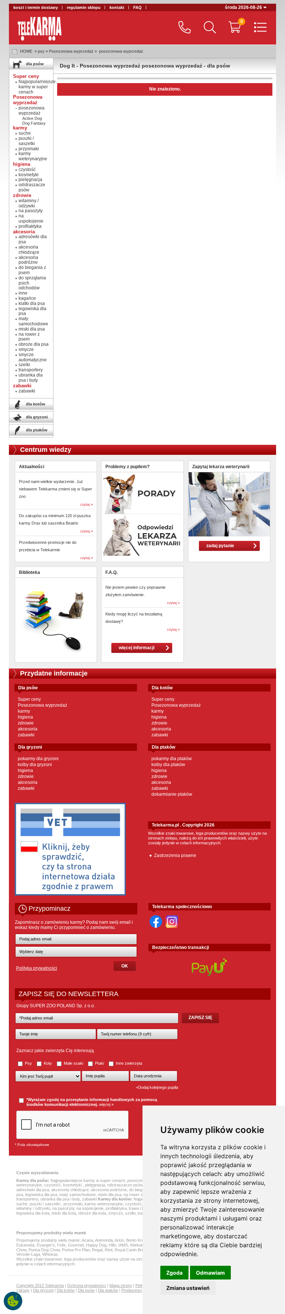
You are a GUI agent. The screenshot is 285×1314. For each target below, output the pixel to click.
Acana (87, 1240)
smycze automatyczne (33, 357)
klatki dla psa (32, 303)
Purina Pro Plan (76, 1250)
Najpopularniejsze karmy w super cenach (37, 87)
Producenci (131, 1290)
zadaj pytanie (220, 545)
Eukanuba (25, 1245)
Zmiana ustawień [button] (188, 1288)
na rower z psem (29, 337)
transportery (31, 369)
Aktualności (31, 466)
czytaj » (86, 504)
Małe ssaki (73, 1063)
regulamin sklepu (84, 7)
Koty (48, 1063)
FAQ (137, 7)
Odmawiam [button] (210, 1272)
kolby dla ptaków (168, 764)
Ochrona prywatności (86, 1285)
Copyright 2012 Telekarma (40, 1285)
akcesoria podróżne (28, 260)
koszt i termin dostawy (35, 7)
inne (23, 293)
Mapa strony (120, 1285)
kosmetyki (29, 174)
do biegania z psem (32, 270)
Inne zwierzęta (128, 1063)
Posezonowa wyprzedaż (42, 705)
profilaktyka (30, 226)
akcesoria (27, 729)
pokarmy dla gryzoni (38, 758)
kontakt (116, 7)
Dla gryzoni (43, 1290)
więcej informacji (136, 647)
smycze (26, 349)
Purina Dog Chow (44, 1250)
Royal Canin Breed (131, 1250)
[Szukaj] (208, 28)
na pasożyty (31, 210)
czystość (27, 169)
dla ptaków (36, 430)
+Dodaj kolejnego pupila (157, 1087)
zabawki (27, 391)
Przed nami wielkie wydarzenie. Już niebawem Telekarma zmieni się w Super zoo (55, 489)
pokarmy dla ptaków (171, 758)
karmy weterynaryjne (33, 156)
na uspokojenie (31, 218)
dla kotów (35, 404)
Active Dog (32, 118)
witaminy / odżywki (29, 203)
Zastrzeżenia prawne (175, 855)
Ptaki (99, 1063)
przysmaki (29, 148)
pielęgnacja (30, 179)
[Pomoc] (183, 28)
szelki (24, 364)
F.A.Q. (111, 572)
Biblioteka (29, 572)
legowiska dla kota (32, 1213)
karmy (24, 711)
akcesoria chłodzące (29, 249)
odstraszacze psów (32, 187)
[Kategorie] (258, 28)
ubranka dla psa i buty (31, 377)
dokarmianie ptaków (171, 794)
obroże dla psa (34, 344)
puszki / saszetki (27, 141)
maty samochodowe (33, 321)
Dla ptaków (108, 1290)
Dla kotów (66, 1290)
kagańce (27, 298)
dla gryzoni (36, 417)
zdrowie (26, 723)
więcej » (106, 1104)
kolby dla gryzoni (35, 764)
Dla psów (86, 1290)
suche (25, 133)
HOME (26, 51)
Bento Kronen (138, 1240)
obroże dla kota (92, 1213)
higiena (25, 717)
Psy (28, 1063)
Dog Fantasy (34, 123)
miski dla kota (64, 1213)
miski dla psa (32, 329)
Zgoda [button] (174, 1272)
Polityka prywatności (36, 968)
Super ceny (29, 699)
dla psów (34, 64)
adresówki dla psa (33, 239)
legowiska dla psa (32, 311)
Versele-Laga (28, 1254)
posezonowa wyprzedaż (121, 51)
